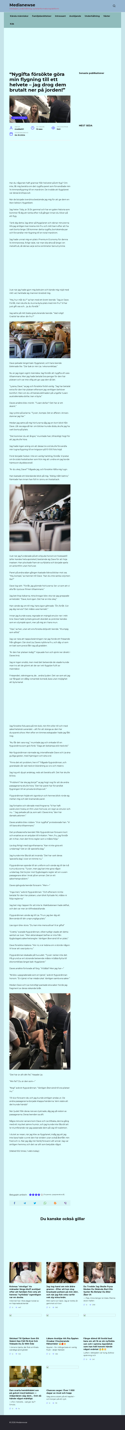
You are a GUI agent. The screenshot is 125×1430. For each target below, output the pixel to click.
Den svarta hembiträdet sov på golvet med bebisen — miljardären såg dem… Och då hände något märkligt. (25, 1394)
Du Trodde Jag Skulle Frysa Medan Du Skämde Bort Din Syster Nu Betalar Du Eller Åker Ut (98, 1290)
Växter (106, 16)
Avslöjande (75, 16)
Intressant (60, 16)
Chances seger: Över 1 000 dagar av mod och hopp (60, 1391)
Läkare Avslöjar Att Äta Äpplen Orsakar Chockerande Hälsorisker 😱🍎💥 (62, 1341)
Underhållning (92, 16)
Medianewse (22, 5)
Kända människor (19, 16)
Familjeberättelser (41, 16)
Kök (12, 24)
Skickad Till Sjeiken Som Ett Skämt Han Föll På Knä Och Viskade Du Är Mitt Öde (24, 1341)
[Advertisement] (62, 51)
